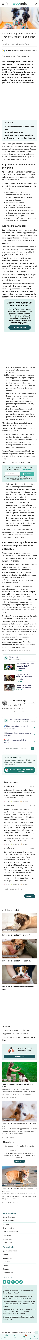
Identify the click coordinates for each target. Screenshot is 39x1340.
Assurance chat (9, 1242)
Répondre (15, 802)
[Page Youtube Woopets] (17, 1282)
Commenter (29, 896)
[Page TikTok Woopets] (21, 1282)
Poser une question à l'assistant (17, 748)
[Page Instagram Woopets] (13, 1282)
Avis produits (8, 1273)
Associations (7, 1262)
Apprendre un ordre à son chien (15, 1034)
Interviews (7, 1235)
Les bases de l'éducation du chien (16, 1030)
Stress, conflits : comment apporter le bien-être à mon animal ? (17, 1297)
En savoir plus (23, 479)
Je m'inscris (27, 474)
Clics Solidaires (8, 1228)
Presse (5, 1265)
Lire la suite (20, 712)
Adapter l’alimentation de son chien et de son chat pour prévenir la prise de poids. (19, 1304)
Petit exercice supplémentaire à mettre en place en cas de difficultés (19, 136)
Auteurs (6, 1254)
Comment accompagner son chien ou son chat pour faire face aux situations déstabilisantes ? (19, 1311)
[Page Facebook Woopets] (4, 1282)
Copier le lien (25, 56)
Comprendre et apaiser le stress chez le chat (18, 1318)
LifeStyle (6, 1224)
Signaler (25, 802)
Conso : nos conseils (11, 1231)
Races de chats (8, 1221)
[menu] (3, 4)
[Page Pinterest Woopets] (9, 1282)
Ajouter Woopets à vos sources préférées (20, 51)
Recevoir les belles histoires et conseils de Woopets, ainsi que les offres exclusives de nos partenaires (19, 1155)
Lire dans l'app (10, 56)
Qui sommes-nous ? (10, 1251)
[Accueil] (19, 3)
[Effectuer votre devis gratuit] (19, 315)
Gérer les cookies (31, 1332)
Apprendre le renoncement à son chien (19, 127)
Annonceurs (7, 1258)
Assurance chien (9, 1239)
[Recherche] (7, 3)
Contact (6, 1269)
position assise (30, 393)
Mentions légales (18, 1332)
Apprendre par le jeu (14, 132)
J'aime (7, 802)
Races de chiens (9, 1217)
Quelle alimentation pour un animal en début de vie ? (18, 1292)
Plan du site (6, 1332)
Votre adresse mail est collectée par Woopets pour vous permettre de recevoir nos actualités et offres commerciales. (19, 478)
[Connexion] (36, 3)
